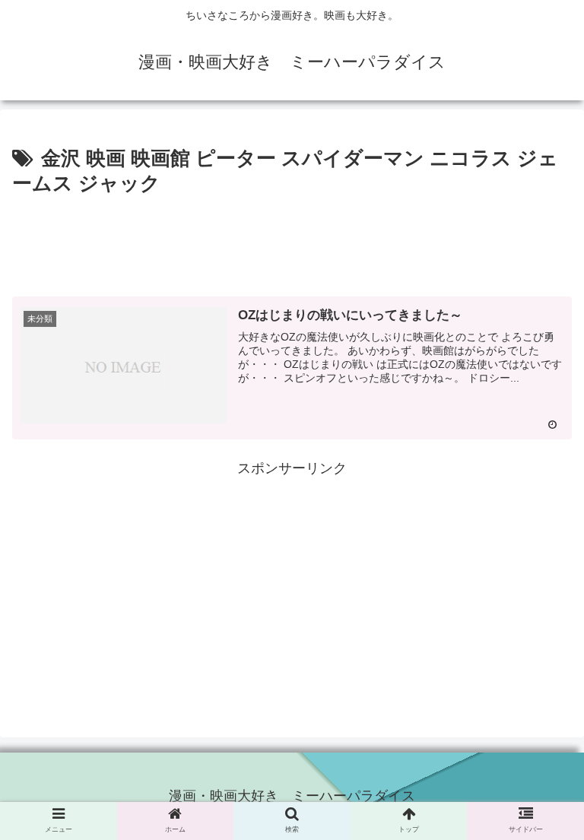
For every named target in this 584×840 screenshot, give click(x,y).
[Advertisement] (292, 243)
